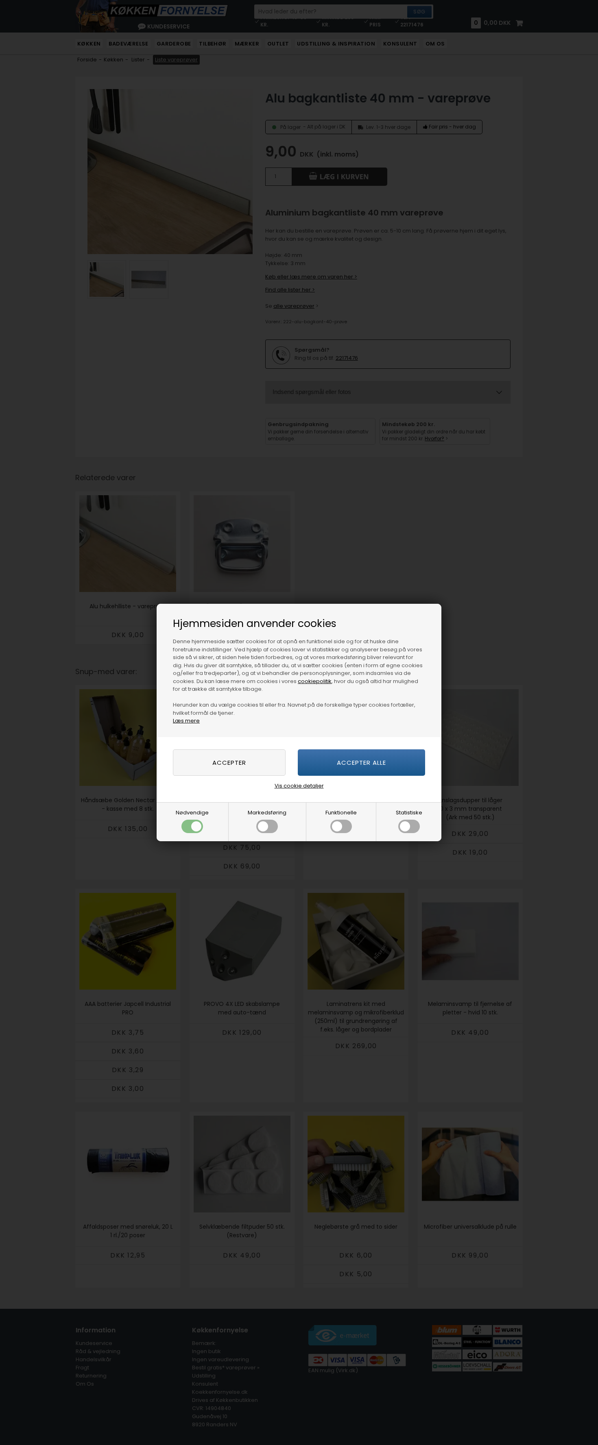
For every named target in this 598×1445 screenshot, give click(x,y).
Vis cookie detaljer (299, 786)
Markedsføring (267, 812)
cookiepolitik (315, 681)
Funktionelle (341, 812)
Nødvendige (192, 812)
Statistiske (409, 812)
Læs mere (186, 721)
